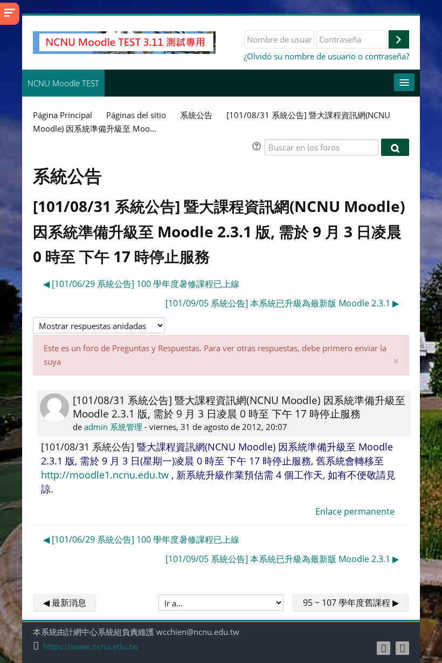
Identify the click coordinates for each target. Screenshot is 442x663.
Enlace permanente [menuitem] (355, 511)
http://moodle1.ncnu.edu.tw (105, 474)
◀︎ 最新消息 (64, 603)
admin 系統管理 (113, 426)
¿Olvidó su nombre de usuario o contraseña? (326, 56)
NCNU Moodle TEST (63, 83)
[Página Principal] (124, 41)
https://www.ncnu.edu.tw (90, 647)
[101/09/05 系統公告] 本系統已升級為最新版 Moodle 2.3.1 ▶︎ (282, 303)
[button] (258, 147)
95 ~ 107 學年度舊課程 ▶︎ (351, 603)
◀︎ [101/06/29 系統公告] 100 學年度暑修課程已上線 (141, 284)
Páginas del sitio (136, 115)
